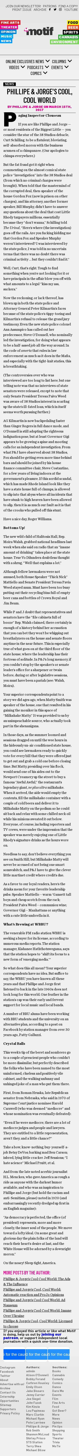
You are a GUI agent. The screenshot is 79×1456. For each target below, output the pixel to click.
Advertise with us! (12, 1384)
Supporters (8, 1409)
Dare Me (58, 1391)
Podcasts (35, 67)
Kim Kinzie (33, 1407)
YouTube (71, 9)
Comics (36, 73)
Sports (57, 1434)
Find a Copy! (68, 6)
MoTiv (56, 1446)
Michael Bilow (35, 1450)
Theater (9, 27)
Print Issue (22, 9)
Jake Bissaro (35, 1391)
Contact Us (8, 1392)
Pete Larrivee (35, 1422)
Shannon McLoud (37, 1434)
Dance (56, 1387)
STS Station (34, 1442)
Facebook (50, 9)
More (55, 1414)
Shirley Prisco (35, 1438)
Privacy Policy (10, 1413)
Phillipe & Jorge (27, 107)
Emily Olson (34, 1387)
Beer (73, 27)
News (6, 41)
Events (57, 67)
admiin (30, 1371)
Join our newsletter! (23, 6)
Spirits (71, 32)
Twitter (55, 9)
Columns (59, 61)
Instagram (60, 9)
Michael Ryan (35, 1418)
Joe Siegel (33, 1399)
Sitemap (5, 1405)
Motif (39, 31)
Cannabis (68, 37)
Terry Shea (33, 1446)
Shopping (58, 1430)
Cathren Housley (37, 1383)
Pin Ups (57, 1426)
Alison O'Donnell (37, 1375)
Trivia (56, 1442)
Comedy (57, 1379)
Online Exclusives (20, 61)
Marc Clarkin (35, 1414)
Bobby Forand (35, 1379)
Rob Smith (33, 1430)
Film (55, 1399)
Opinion (8, 32)
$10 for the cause (36, 1354)
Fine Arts (10, 22)
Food (73, 23)
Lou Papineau (35, 1411)
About (4, 1380)
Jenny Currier (35, 1395)
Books (56, 1371)
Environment (64, 42)
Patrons (50, 6)
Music (6, 36)
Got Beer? (59, 1411)
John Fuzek (33, 1403)
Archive (40, 9)
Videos (14, 67)
